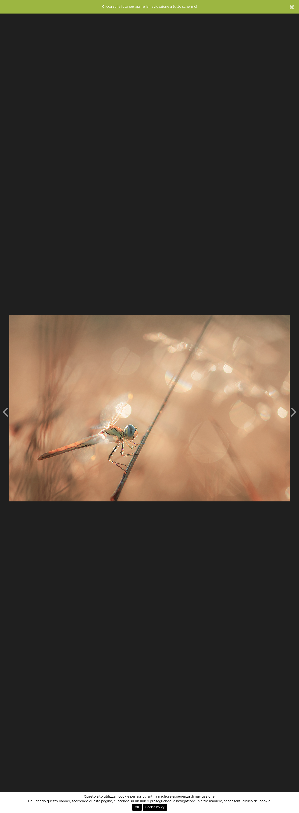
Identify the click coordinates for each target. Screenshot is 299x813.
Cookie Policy (154, 807)
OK (137, 807)
